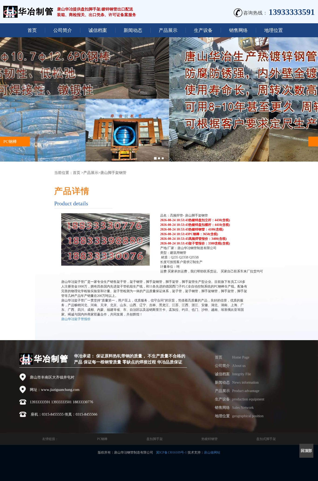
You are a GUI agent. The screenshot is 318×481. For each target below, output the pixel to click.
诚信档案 (97, 30)
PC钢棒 (102, 439)
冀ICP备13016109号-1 (171, 452)
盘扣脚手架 (154, 439)
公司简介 (62, 30)
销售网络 (238, 30)
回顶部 (306, 451)
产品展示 (168, 30)
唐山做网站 (212, 452)
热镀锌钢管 (209, 439)
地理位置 (273, 30)
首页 (32, 30)
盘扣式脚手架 (266, 439)
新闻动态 (133, 30)
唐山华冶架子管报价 (76, 319)
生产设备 (203, 30)
